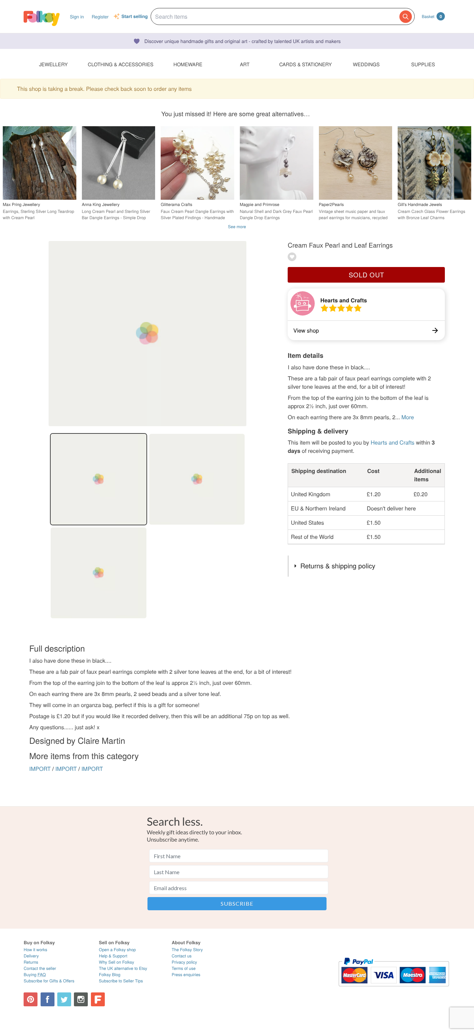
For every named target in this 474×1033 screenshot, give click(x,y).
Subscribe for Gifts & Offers (49, 981)
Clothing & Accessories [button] (120, 64)
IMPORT (40, 769)
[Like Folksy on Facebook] (47, 999)
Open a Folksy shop (117, 950)
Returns (31, 962)
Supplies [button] (423, 64)
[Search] (405, 16)
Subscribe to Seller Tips (121, 981)
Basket (432, 16)
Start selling (134, 16)
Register (100, 16)
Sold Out (366, 274)
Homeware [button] (187, 64)
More (407, 417)
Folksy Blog (109, 975)
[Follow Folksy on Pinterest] (30, 999)
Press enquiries (186, 975)
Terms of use (184, 968)
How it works (35, 950)
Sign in (77, 16)
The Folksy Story (187, 950)
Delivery (31, 956)
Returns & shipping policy (338, 565)
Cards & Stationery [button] (305, 64)
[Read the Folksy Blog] (98, 999)
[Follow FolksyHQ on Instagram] (81, 999)
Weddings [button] (366, 64)
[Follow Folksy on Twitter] (64, 999)
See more (237, 227)
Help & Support (113, 956)
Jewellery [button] (53, 64)
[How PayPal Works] (393, 989)
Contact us (182, 956)
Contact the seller (40, 968)
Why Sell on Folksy (116, 962)
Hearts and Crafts (343, 300)
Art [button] (244, 64)
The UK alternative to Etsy (123, 968)
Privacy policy (184, 962)
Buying (35, 975)
